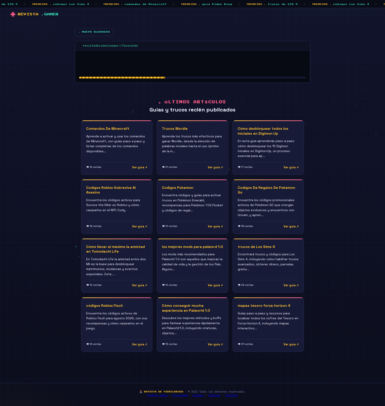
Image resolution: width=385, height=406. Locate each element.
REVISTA (38, 14)
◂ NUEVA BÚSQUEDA (94, 32)
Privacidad (180, 395)
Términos (214, 395)
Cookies (197, 395)
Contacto (231, 395)
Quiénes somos (157, 395)
